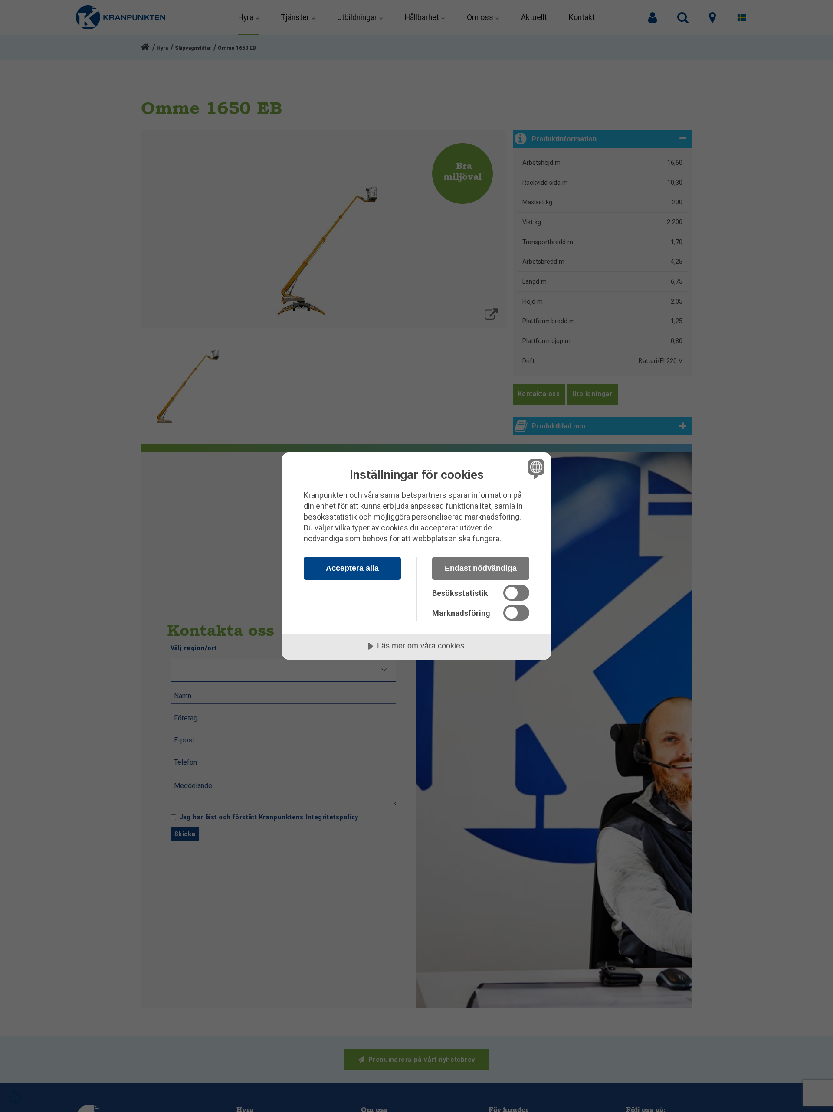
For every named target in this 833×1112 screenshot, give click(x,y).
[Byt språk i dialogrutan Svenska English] (534, 468)
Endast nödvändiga (481, 568)
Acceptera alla (352, 568)
